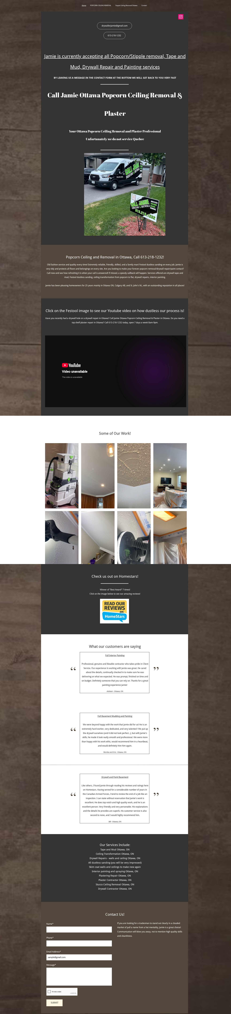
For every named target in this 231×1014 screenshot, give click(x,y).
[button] (61, 475)
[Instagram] (180, 16)
